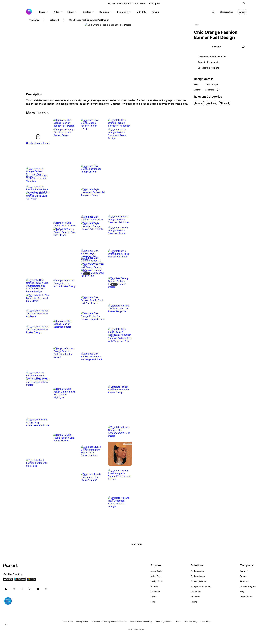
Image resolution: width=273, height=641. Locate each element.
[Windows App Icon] (31, 580)
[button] (44, 12)
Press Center (246, 596)
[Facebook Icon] (6, 589)
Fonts (153, 602)
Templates (155, 591)
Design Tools (157, 581)
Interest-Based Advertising (141, 621)
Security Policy (191, 621)
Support (243, 571)
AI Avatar (195, 596)
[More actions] (73, 123)
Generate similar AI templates (212, 56)
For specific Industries (201, 586)
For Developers (198, 576)
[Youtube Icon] (38, 589)
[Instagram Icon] (22, 589)
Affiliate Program (248, 586)
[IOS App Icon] (8, 580)
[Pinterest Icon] (46, 589)
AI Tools (154, 586)
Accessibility (205, 621)
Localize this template (208, 68)
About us (244, 581)
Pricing (194, 602)
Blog (242, 591)
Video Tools (156, 576)
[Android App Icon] (20, 580)
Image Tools (156, 571)
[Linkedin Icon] (30, 589)
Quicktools (196, 591)
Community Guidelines (164, 621)
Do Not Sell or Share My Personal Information (109, 621)
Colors (154, 596)
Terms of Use (67, 621)
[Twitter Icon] (14, 589)
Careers (243, 576)
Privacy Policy (82, 621)
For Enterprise (197, 571)
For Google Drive (198, 581)
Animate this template (208, 62)
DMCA (179, 621)
